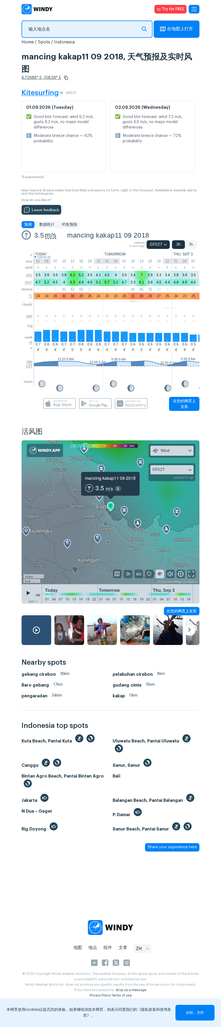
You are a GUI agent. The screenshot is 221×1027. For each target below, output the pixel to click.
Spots (44, 42)
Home (28, 42)
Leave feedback (45, 210)
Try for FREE (173, 9)
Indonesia (64, 42)
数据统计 (46, 225)
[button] (66, 77)
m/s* (28, 282)
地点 (92, 947)
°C (30, 296)
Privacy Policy (100, 995)
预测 (28, 225)
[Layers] (117, 574)
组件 (107, 947)
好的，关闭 (195, 1013)
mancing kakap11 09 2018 (108, 235)
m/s (50, 235)
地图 (77, 947)
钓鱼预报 (69, 225)
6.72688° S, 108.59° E (41, 78)
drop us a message (131, 990)
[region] (110, 512)
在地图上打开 (180, 29)
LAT (29, 366)
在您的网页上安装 (184, 404)
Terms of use (121, 995)
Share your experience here (172, 847)
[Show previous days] (37, 595)
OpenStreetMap (171, 582)
